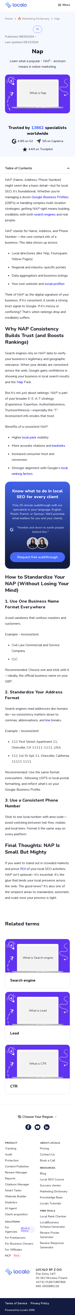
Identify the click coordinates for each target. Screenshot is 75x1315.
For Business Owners (19, 1244)
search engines (45, 214)
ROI (23, 869)
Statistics (11, 1202)
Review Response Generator (52, 1245)
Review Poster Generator (49, 1235)
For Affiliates (13, 1250)
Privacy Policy (40, 1303)
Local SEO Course (52, 1179)
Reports (10, 1178)
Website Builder (15, 1196)
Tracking (10, 1148)
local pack (29, 437)
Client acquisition (16, 1214)
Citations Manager (17, 1184)
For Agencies (17, 1229)
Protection (12, 1160)
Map (20, 382)
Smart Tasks (13, 1190)
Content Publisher (17, 1166)
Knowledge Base (51, 1197)
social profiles (55, 284)
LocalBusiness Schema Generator (52, 1224)
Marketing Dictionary (53, 1191)
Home (9, 19)
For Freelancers (15, 1238)
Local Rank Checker (53, 1216)
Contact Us (47, 1154)
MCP (12, 1256)
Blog (43, 1173)
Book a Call (47, 1160)
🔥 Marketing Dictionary (33, 19)
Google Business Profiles (50, 197)
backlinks (58, 445)
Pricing (44, 1148)
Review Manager (16, 1172)
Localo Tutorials (50, 1203)
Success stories (50, 1185)
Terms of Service (16, 1303)
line (47, 720)
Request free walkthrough (37, 557)
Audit (8, 1154)
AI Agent (11, 1208)
